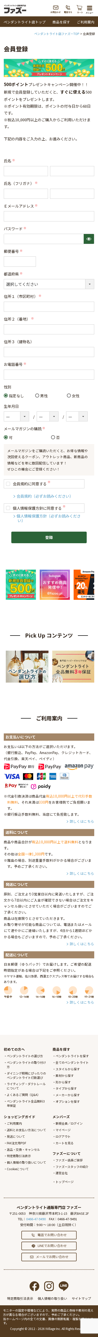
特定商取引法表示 (19, 1156)
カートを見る (65, 1143)
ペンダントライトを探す (72, 1056)
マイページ (63, 1130)
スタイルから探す (68, 1069)
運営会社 (62, 1173)
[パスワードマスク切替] (89, 239)
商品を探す (61, 22)
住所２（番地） (19, 319)
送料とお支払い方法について (26, 1130)
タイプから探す (66, 1088)
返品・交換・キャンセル (23, 1149)
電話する (68, 9)
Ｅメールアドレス (21, 206)
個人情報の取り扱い (52, 1298)
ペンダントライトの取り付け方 (26, 1064)
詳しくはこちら (82, 821)
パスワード (15, 228)
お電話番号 (15, 364)
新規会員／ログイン (69, 1123)
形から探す (63, 1082)
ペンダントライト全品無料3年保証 (26, 1103)
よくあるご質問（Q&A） (23, 1094)
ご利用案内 (85, 22)
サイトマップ (81, 1298)
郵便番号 (13, 251)
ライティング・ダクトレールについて (26, 1086)
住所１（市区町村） (23, 296)
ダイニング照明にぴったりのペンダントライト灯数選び (26, 1075)
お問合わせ (55, 9)
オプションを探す (68, 1101)
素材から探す (65, 1075)
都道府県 (13, 274)
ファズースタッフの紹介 (72, 1166)
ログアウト (63, 1136)
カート (80, 9)
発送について (16, 1136)
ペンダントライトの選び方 (25, 1056)
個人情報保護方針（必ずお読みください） (49, 518)
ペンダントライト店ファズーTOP (56, 33)
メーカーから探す (68, 1095)
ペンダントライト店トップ (25, 22)
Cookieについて (18, 1169)
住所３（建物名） (19, 341)
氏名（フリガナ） (21, 183)
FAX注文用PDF (16, 1143)
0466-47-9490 (36, 1218)
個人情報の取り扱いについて (26, 1162)
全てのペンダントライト (72, 1062)
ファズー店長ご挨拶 (69, 1160)
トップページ (65, 1181)
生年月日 (11, 406)
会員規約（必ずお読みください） (45, 496)
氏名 (10, 160)
